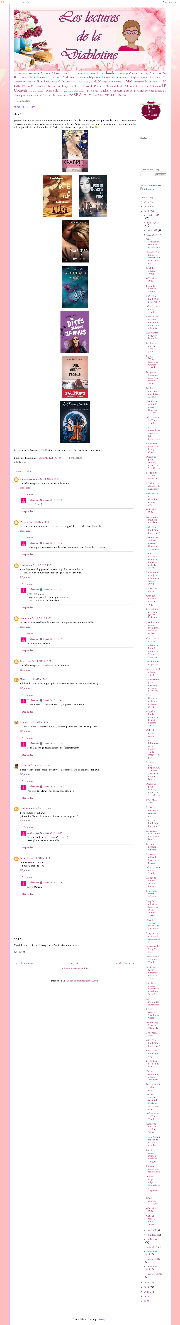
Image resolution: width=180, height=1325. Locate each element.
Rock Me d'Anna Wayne (150, 270)
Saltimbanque (34, 95)
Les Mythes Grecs (152, 590)
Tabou (101, 95)
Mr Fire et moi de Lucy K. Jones (151, 347)
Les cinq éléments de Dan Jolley (153, 486)
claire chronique (29, 479)
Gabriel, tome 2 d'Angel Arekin (151, 1220)
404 (16, 73)
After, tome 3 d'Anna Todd (153, 671)
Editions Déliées (109, 77)
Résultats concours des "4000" (152, 1200)
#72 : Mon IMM (151, 801)
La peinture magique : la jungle (152, 335)
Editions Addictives (63, 77)
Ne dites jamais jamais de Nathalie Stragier (151, 1156)
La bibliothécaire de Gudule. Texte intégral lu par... (153, 749)
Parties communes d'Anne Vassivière (152, 1075)
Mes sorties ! (80, 91)
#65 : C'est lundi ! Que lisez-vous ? (153, 823)
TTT (113, 95)
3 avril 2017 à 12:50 (52, 833)
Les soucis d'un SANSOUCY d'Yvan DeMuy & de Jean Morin (153, 771)
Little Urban (153, 86)
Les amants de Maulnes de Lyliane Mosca (153, 835)
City (146, 73)
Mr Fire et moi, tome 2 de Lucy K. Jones (152, 392)
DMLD (32, 77)
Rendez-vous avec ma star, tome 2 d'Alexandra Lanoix (153, 322)
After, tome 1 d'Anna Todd (153, 309)
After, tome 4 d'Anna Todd (153, 870)
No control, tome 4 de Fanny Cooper (152, 448)
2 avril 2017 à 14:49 (49, 479)
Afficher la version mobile (75, 968)
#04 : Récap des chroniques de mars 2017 (152, 499)
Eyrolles (27, 81)
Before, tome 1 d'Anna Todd (152, 1116)
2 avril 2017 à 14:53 (39, 522)
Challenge (123, 73)
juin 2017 (152, 1234)
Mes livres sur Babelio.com (150, 185)
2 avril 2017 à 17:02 (37, 679)
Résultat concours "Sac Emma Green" (152, 1014)
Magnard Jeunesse (37, 91)
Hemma (80, 81)
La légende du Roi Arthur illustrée (151, 882)
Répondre (25, 487)
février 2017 (153, 222)
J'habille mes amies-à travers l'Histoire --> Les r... (152, 407)
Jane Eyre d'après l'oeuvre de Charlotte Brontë (152, 988)
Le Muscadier (109, 86)
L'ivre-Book (37, 86)
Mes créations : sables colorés (153, 1087)
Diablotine (33, 500)
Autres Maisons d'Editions (61, 73)
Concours (155, 73)
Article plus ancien (124, 963)
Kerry (23, 679)
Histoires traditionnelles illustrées (153, 1168)
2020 (147, 1292)
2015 (147, 202)
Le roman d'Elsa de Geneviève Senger (152, 859)
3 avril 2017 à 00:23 (42, 765)
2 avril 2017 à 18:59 (52, 743)
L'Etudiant (26, 86)
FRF (33, 81)
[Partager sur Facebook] (77, 458)
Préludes (149, 90)
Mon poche (93, 90)
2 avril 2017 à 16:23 (41, 661)
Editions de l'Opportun (89, 77)
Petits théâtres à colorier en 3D (152, 812)
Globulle (54, 82)
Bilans (86, 73)
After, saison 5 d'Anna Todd (152, 959)
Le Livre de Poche (90, 86)
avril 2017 (152, 235)
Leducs (141, 86)
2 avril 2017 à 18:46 (52, 543)
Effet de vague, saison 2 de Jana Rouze (152, 924)
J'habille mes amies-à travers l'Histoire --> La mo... (152, 543)
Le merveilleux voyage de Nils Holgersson (153, 433)
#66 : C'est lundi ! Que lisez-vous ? (153, 1043)
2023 (147, 1301)
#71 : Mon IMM (151, 511)
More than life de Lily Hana (152, 1063)
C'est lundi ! (106, 73)
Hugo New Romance (112, 81)
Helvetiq (71, 81)
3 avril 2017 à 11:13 (40, 858)
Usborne (123, 95)
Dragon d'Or (43, 77)
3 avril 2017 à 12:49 (52, 786)
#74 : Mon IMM (151, 1210)
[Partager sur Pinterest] (80, 458)
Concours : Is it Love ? (152, 640)
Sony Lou (25, 661)
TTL (107, 95)
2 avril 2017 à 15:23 (41, 618)
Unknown (26, 565)
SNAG (69, 95)
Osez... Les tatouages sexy (152, 1053)
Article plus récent (25, 963)
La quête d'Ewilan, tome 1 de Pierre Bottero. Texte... (152, 908)
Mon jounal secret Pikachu (152, 893)
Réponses (28, 494)
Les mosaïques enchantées (152, 1001)
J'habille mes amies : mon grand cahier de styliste (153, 627)
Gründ (62, 82)
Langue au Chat (70, 86)
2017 (147, 211)
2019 (147, 1287)
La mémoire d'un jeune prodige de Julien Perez (152, 578)
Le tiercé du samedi (127, 86)
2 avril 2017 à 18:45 (52, 500)
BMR (93, 73)
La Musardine (52, 86)
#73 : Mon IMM (151, 1034)
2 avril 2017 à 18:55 (38, 722)
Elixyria (145, 77)
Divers (25, 77)
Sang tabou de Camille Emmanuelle (153, 937)
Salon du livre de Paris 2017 (152, 288)
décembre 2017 (154, 1274)
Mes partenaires (66, 91)
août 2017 (152, 1247)
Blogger (103, 1319)
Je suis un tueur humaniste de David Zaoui (152, 972)
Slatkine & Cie (59, 95)
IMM (128, 81)
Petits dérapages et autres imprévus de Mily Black (152, 560)
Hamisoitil (26, 765)
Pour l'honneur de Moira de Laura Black (152, 701)
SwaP (94, 95)
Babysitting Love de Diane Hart (153, 1025)
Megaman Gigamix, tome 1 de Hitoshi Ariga (152, 378)
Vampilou (25, 618)
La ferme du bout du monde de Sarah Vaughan (152, 651)
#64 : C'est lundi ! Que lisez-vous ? (153, 530)
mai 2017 (152, 1230)
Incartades (139, 81)
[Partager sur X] (75, 458)
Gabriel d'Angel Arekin (151, 733)
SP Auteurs (82, 94)
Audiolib (33, 73)
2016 (147, 206)
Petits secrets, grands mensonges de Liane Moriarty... (153, 685)
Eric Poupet (155, 77)
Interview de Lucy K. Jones (152, 949)
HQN (97, 82)
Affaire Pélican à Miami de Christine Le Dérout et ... (152, 1102)
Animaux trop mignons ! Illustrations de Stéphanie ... (153, 1185)
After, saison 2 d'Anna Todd (152, 420)
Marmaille (52, 91)
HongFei (88, 81)
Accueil (75, 963)
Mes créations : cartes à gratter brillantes (153, 613)
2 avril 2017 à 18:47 (52, 589)
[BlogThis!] (72, 458)
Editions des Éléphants (129, 77)
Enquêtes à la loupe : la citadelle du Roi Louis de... (153, 257)
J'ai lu (148, 82)
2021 (147, 1296)
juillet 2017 (152, 1239)
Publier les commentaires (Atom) (82, 980)
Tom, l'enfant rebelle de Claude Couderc (153, 1141)
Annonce (23, 73)
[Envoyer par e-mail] (70, 458)
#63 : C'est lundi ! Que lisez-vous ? (153, 299)
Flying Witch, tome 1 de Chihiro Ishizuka (152, 362)
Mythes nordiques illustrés (152, 846)
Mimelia (25, 858)
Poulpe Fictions (134, 91)
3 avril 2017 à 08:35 (42, 808)
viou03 (24, 722)
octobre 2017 (153, 1259)
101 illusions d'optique (152, 663)
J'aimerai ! (157, 81)
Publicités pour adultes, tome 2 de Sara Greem (153, 462)
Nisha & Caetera (112, 91)
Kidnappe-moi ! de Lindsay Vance (151, 1128)
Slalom (47, 95)
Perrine (24, 522)
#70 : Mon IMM (151, 280)
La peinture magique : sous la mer (152, 519)
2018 (147, 1282)
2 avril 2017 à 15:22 (42, 565)
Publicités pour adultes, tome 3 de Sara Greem (153, 789)
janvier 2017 (153, 215)
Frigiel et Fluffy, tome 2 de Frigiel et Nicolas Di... (152, 718)
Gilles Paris (43, 82)
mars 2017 (152, 230)
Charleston (136, 73)
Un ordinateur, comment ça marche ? (153, 243)
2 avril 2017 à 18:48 (52, 700)
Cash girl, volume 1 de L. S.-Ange (152, 600)
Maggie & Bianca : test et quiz (152, 475)
